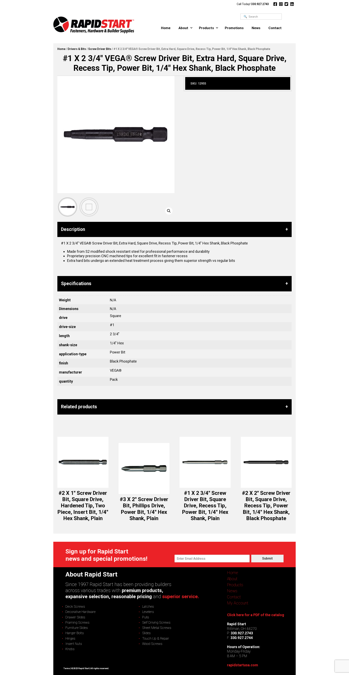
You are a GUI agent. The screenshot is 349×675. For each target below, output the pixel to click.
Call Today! (253, 4)
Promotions (234, 28)
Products (206, 28)
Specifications (76, 283)
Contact (275, 28)
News (256, 28)
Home (165, 28)
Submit (267, 558)
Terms (66, 668)
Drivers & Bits (77, 49)
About (183, 28)
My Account (237, 603)
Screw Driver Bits (99, 49)
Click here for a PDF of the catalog (255, 615)
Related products (79, 406)
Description (73, 229)
